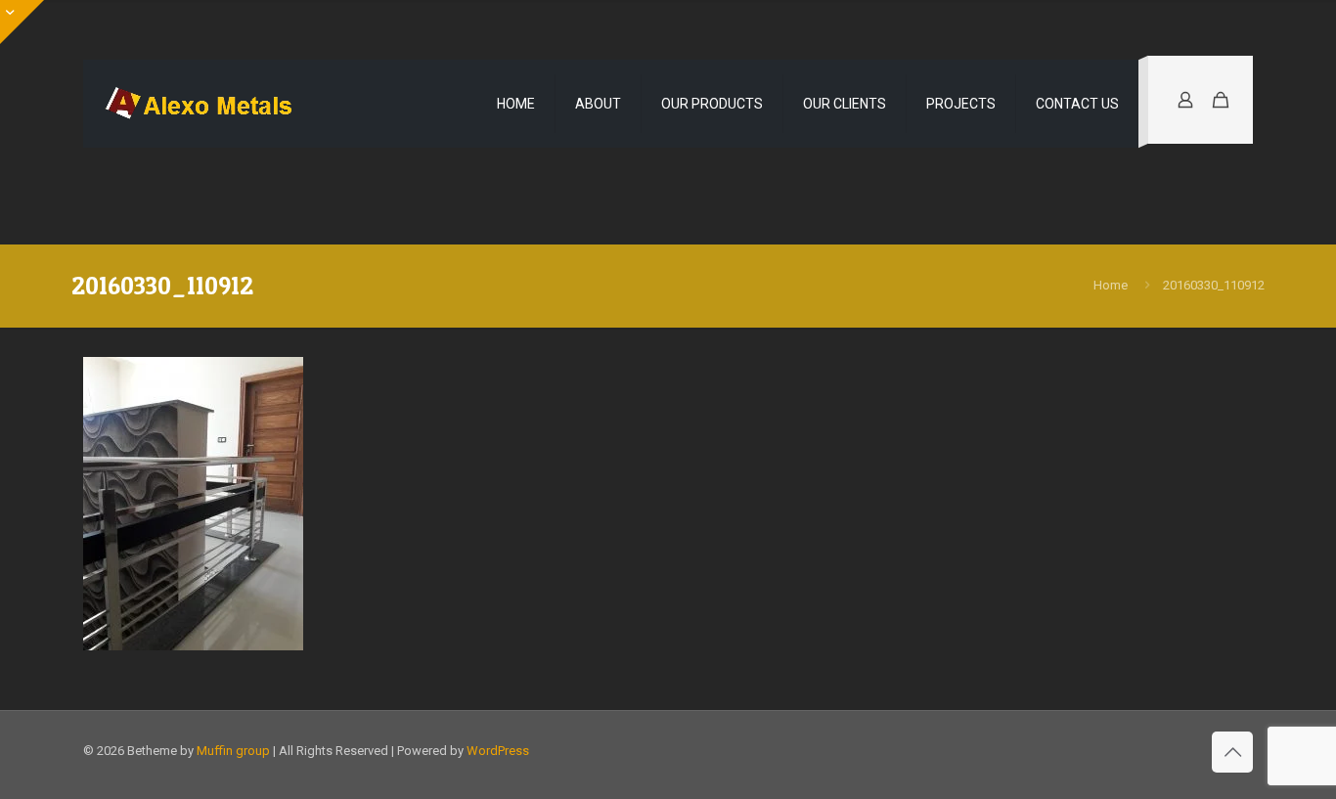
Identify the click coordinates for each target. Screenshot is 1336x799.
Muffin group (233, 750)
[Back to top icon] (1232, 752)
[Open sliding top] (22, 22)
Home (1110, 285)
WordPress (498, 750)
